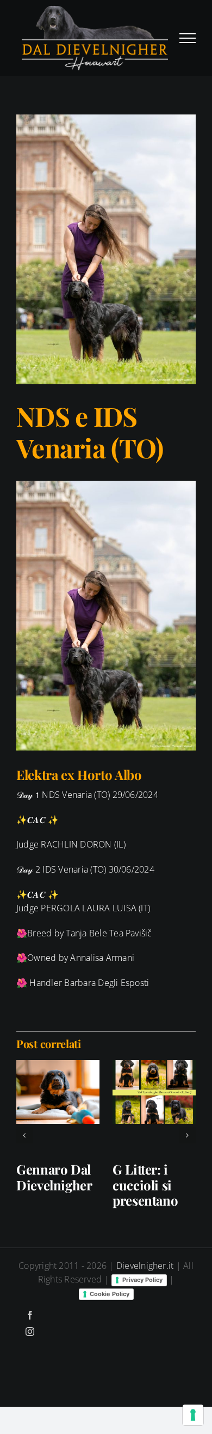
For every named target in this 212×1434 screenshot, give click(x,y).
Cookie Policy (109, 1294)
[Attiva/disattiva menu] (187, 38)
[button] (24, 1135)
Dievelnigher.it (145, 1266)
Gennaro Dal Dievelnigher (54, 1177)
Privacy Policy (142, 1280)
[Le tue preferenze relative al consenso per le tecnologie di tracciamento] (193, 1415)
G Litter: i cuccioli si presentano (145, 1184)
